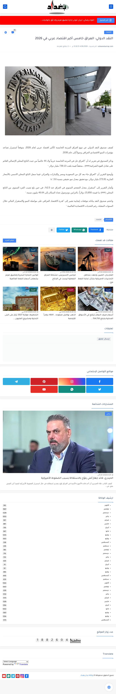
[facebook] (99, 381)
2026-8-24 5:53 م (104, 272)
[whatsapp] (71, 389)
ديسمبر (106, 513)
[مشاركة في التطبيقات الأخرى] (51, 229)
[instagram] (71, 381)
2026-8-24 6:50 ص (29, 312)
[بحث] (5, 6)
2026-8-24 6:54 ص (66, 312)
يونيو (107, 535)
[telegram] (16, 381)
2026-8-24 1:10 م (29, 272)
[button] (96, 229)
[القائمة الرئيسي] (111, 6)
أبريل (107, 528)
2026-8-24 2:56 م (67, 272)
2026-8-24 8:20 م (104, 475)
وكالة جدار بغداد (86, 676)
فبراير (107, 520)
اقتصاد (108, 32)
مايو (107, 531)
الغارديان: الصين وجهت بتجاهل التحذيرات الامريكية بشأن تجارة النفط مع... (95, 279)
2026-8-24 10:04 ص (103, 312)
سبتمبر (106, 546)
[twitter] (99, 389)
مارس (106, 524)
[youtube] (44, 389)
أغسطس (105, 542)
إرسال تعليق (103, 339)
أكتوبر (107, 505)
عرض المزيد (9, 240)
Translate (23, 665)
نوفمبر (106, 509)
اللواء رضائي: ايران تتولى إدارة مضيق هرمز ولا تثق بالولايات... (67, 20)
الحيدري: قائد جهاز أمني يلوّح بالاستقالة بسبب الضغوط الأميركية (77, 478)
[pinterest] (44, 381)
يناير (107, 517)
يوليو (107, 539)
